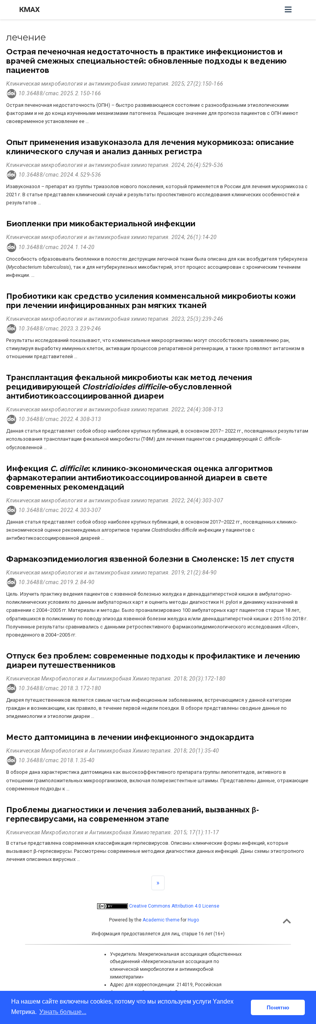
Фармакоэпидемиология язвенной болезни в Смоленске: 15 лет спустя (150, 559)
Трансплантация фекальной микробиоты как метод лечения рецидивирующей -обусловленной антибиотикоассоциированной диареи (129, 387)
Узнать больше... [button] (62, 1012)
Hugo (193, 920)
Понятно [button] (278, 1007)
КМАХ (29, 9)
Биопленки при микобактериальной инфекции (100, 223)
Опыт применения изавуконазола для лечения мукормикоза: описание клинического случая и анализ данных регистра (150, 147)
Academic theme (161, 920)
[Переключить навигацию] (288, 9)
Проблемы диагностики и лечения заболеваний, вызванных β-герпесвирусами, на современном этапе (132, 814)
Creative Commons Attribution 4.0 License (173, 906)
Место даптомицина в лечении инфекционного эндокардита (130, 737)
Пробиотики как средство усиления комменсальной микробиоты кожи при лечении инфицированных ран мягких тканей (151, 300)
